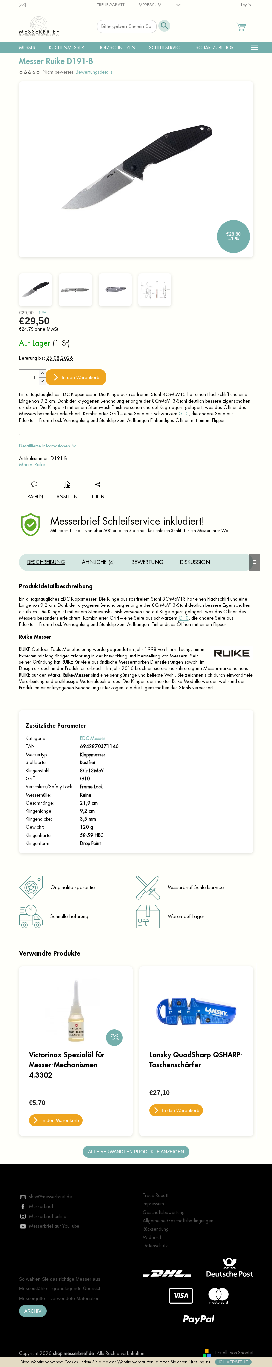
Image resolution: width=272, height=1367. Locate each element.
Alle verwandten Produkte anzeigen (136, 1151)
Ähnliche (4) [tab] (98, 562)
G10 (184, 413)
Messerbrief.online (47, 1216)
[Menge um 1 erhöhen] (42, 373)
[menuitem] (27, 47)
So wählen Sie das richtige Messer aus (59, 1279)
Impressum (150, 5)
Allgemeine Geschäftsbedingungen (178, 1220)
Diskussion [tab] (195, 562)
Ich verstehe (233, 1362)
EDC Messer (92, 738)
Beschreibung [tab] (46, 562)
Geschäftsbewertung (164, 1212)
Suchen (164, 26)
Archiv (32, 1311)
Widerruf (152, 1237)
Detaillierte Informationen (44, 446)
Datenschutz (155, 1245)
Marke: (32, 464)
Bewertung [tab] (148, 562)
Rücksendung (156, 1229)
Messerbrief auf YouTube (54, 1226)
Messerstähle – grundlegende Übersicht (61, 1288)
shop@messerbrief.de (50, 1196)
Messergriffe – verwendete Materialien (59, 1298)
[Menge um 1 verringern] (42, 381)
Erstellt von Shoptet (234, 1353)
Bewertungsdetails (94, 72)
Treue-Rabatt (110, 5)
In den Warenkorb (80, 377)
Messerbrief (41, 1206)
